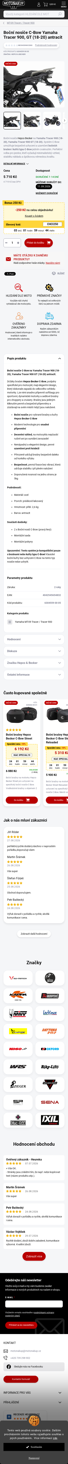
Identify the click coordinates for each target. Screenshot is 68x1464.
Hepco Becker (25, 138)
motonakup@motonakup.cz (25, 1351)
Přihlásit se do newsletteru (21, 1325)
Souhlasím (36, 1447)
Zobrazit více (34, 1256)
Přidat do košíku (35, 242)
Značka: (14, 54)
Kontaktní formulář (21, 1379)
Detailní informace (14, 163)
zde (55, 1438)
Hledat (60, 14)
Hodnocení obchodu (34, 1144)
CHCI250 (52, 224)
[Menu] (63, 4)
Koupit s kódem (34, 216)
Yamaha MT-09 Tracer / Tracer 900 (33, 621)
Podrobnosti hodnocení (46, 45)
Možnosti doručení (47, 193)
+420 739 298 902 (20, 1358)
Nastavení (34, 1458)
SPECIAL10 (22, 755)
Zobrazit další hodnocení (34, 933)
